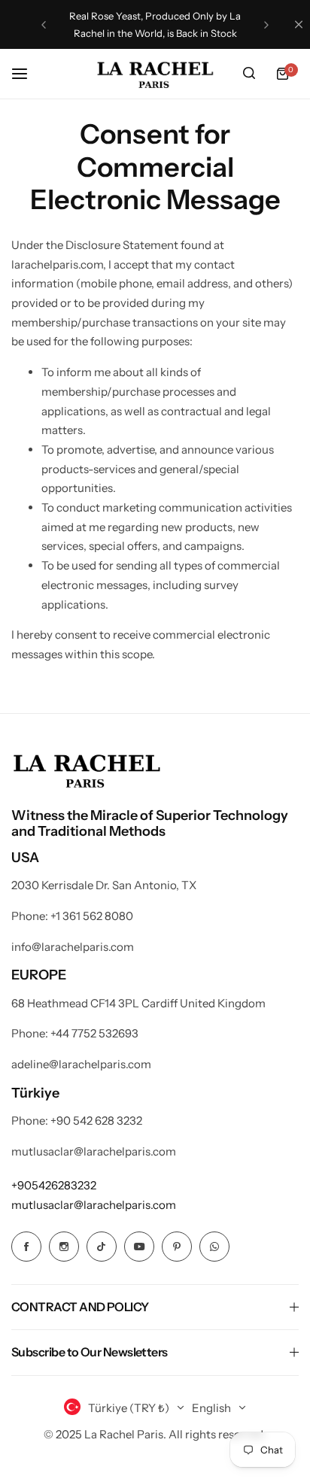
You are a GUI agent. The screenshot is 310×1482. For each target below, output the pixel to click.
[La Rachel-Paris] (155, 73)
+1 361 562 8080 (91, 916)
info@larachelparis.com (72, 947)
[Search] (249, 73)
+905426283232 (53, 1185)
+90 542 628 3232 (96, 1120)
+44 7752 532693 (94, 1033)
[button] (43, 25)
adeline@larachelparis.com (81, 1064)
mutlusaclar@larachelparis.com (93, 1151)
